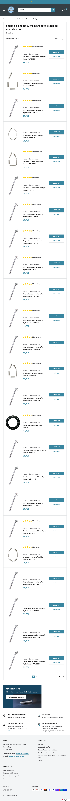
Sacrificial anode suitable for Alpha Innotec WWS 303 (34, 58)
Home (5, 19)
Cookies (40, 761)
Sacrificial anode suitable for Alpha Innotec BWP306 (34, 189)
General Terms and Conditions (47, 750)
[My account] (62, 10)
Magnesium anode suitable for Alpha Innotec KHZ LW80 (33, 504)
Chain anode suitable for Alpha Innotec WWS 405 (33, 136)
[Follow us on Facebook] (4, 790)
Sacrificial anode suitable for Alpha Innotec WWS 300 (34, 451)
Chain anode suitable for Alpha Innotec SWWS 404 (33, 374)
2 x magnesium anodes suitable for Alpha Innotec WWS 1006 (34, 636)
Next (60, 677)
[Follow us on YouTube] (11, 790)
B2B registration (8, 770)
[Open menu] (4, 10)
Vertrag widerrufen (44, 747)
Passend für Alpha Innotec (31, 54)
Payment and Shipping (10, 773)
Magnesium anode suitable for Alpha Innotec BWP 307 (33, 215)
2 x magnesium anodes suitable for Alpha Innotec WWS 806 (34, 610)
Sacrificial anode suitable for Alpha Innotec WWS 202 (34, 532)
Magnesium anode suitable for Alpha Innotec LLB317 (33, 268)
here (9, 731)
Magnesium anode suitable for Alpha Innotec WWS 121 (33, 583)
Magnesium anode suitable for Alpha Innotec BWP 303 (33, 295)
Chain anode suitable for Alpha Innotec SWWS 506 (33, 163)
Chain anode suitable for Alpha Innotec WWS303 (33, 85)
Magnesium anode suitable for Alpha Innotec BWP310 (33, 242)
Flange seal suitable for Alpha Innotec (32, 426)
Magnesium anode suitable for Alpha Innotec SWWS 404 (33, 348)
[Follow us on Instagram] (8, 790)
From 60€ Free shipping (35, 2)
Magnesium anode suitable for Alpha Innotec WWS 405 (33, 111)
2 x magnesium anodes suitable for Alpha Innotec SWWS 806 (34, 663)
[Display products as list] (60, 38)
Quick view (56, 56)
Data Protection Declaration (47, 753)
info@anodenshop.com (16, 756)
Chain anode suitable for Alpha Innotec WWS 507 (33, 558)
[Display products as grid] (63, 38)
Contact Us (7, 779)
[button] (27, 47)
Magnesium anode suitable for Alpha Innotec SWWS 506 (33, 399)
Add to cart (56, 52)
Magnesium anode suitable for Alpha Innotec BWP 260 (33, 322)
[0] (65, 10)
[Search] (53, 10)
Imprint (40, 744)
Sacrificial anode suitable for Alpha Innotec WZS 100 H (34, 478)
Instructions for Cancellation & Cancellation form (52, 757)
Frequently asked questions (12, 776)
